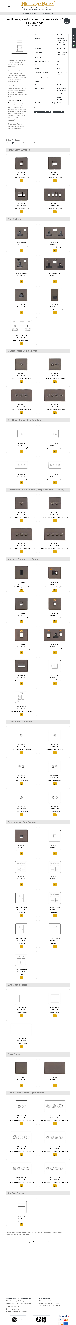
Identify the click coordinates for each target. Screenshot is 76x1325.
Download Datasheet (44, 112)
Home (3, 1242)
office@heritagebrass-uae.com (17, 1312)
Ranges (10, 1242)
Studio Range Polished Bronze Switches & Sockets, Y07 (38, 1242)
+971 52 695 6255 (13, 1309)
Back (66, 22)
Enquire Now (59, 112)
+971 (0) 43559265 (13, 1306)
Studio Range (17, 1242)
